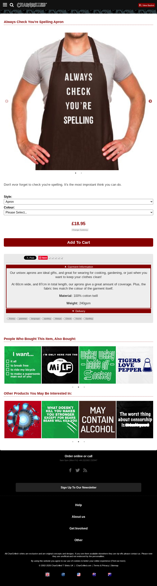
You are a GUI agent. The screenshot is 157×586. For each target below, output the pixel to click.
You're (78, 319)
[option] (78, 101)
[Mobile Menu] (4, 5)
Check (68, 319)
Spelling (89, 319)
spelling (47, 319)
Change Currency (80, 230)
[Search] (13, 4)
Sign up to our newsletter (78, 487)
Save (44, 257)
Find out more (118, 561)
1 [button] (76, 173)
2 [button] (81, 173)
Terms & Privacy (101, 565)
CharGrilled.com (83, 565)
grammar (23, 319)
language (35, 319)
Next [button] (150, 101)
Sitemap (114, 565)
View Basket (148, 5)
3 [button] (84, 387)
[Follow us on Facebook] (70, 470)
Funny (12, 319)
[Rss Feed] (85, 470)
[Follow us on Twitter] (77, 470)
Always (58, 319)
